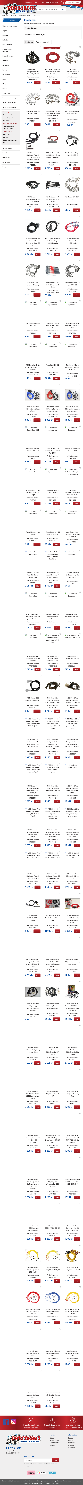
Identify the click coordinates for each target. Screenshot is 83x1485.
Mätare (5, 88)
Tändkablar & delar (9, 123)
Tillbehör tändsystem (10, 140)
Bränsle (5, 40)
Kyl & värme (7, 74)
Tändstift (6, 137)
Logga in (48, 2)
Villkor (42, 2)
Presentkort (6, 157)
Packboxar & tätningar (10, 98)
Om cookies (71, 1445)
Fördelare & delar (8, 115)
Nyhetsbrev (71, 1442)
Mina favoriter (54, 1442)
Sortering (29, 42)
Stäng (57, 1483)
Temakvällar (28, 2)
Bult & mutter (7, 44)
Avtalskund (71, 1447)
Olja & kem (6, 93)
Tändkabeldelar (9, 129)
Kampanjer (6, 167)
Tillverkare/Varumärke (10, 26)
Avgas (5, 30)
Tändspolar (6, 134)
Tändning (6, 112)
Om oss (70, 1438)
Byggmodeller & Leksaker (8, 50)
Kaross (5, 70)
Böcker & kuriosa (8, 56)
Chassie (5, 60)
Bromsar (5, 35)
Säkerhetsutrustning (9, 107)
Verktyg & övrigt (8, 148)
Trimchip (6, 143)
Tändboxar (6, 121)
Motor (4, 84)
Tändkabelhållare (9, 126)
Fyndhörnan (6, 162)
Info (53, 1483)
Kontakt (36, 2)
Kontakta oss (54, 1440)
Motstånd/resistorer (10, 118)
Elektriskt (6, 65)
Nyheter (70, 1440)
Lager (4, 79)
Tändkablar (8, 131)
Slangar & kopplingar (9, 102)
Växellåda (6, 153)
